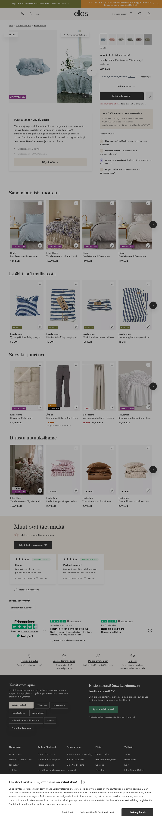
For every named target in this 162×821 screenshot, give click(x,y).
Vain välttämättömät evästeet (97, 812)
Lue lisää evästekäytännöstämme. (53, 804)
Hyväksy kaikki (137, 812)
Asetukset (67, 812)
